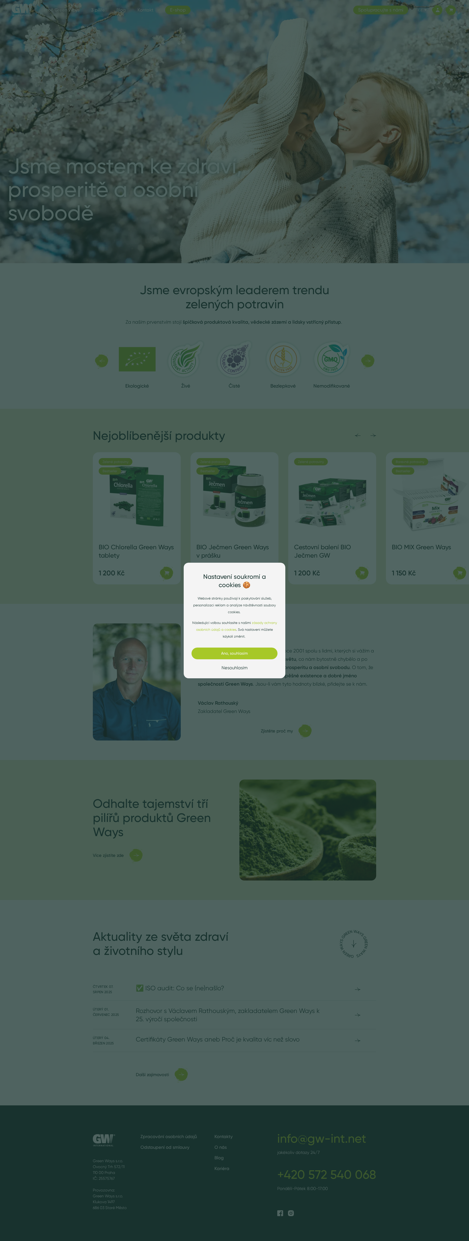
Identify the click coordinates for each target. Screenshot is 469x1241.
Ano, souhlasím (234, 653)
